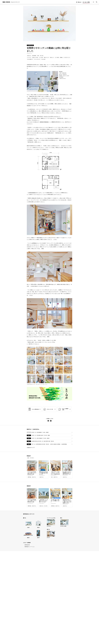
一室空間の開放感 (31, 192)
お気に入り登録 (74, 39)
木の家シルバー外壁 (35, 57)
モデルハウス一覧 (50, 409)
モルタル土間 (43, 59)
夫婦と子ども (29, 55)
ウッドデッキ (29, 57)
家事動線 (61, 57)
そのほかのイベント (30, 447)
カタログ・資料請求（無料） (65, 409)
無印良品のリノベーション (30, 546)
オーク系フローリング (67, 57)
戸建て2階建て (34, 55)
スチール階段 (57, 57)
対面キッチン (52, 57)
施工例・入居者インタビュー (49, 129)
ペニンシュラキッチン (37, 59)
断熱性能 (46, 122)
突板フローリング (46, 57)
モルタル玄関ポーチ (30, 59)
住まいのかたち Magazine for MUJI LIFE (10, 2)
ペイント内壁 (41, 57)
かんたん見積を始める (35, 409)
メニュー (93, 2)
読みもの (79, 2)
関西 (38, 55)
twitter (51, 420)
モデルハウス (47, 116)
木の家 (28, 53)
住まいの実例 (87, 2)
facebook (48, 420)
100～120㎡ (41, 55)
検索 (96, 1)
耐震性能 (42, 122)
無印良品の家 (27, 544)
